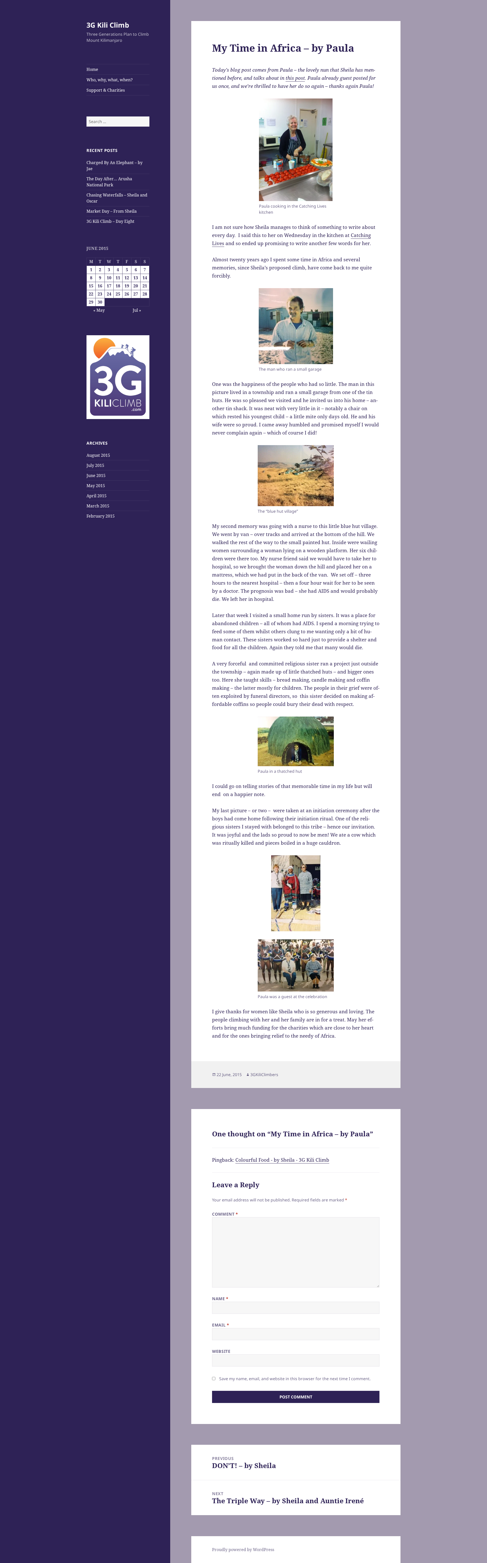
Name (220, 1298)
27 (135, 294)
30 (100, 302)
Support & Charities (105, 90)
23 (100, 294)
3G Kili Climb (107, 25)
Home (92, 69)
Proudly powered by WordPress (243, 1549)
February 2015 (100, 516)
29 (91, 302)
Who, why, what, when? (109, 80)
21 (145, 286)
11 (118, 278)
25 (118, 294)
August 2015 (98, 455)
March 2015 (97, 506)
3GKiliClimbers (264, 1074)
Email (220, 1325)
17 (109, 286)
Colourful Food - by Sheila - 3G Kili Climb (282, 1160)
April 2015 (96, 496)
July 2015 (95, 465)
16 (100, 286)
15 (91, 286)
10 (109, 278)
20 (135, 286)
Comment (225, 1214)
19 (127, 286)
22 (91, 294)
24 (109, 294)
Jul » (137, 310)
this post (295, 78)
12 (127, 278)
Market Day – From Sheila (111, 211)
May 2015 (95, 485)
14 (145, 278)
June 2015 (96, 475)
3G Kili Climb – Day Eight (110, 221)
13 (135, 278)
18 (118, 286)
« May (99, 310)
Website (221, 1351)
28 (145, 294)
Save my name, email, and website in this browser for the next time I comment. (295, 1378)
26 (127, 294)
